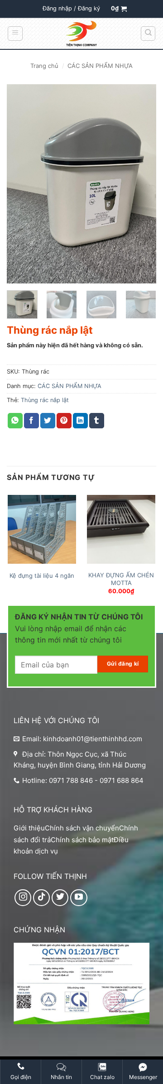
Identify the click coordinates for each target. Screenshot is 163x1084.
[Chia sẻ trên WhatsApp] (15, 420)
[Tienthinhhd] (81, 34)
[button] (71, 8)
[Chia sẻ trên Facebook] (31, 420)
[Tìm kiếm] (148, 33)
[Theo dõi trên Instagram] (23, 898)
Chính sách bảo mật (82, 839)
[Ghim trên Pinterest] (64, 420)
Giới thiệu (29, 828)
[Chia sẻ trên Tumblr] (96, 420)
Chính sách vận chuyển (82, 828)
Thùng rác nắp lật (45, 400)
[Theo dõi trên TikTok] (41, 898)
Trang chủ (44, 65)
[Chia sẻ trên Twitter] (47, 420)
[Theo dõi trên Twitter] (60, 898)
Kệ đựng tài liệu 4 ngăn (42, 575)
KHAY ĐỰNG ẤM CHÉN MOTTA (121, 578)
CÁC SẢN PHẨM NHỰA (100, 65)
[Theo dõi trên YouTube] (78, 898)
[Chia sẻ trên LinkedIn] (80, 420)
